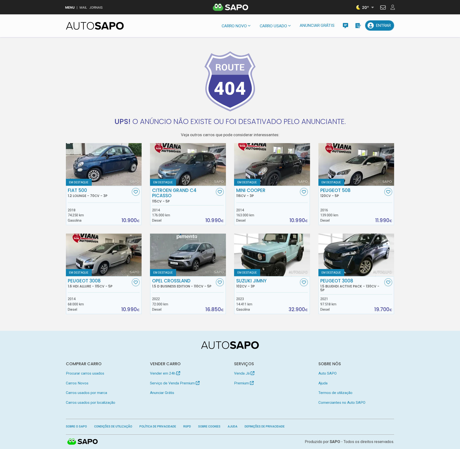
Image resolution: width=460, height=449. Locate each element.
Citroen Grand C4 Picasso (174, 195)
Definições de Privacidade (265, 426)
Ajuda (323, 383)
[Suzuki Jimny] (272, 255)
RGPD (187, 426)
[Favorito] (136, 192)
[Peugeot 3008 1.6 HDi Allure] (104, 255)
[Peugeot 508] (356, 164)
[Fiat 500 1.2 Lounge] (104, 164)
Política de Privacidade (157, 426)
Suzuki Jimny (251, 283)
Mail (83, 7)
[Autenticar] (383, 8)
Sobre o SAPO (76, 426)
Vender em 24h (163, 373)
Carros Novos (77, 383)
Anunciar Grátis (317, 25)
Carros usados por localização (90, 402)
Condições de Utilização (113, 426)
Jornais (96, 7)
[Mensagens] (345, 25)
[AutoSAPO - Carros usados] (95, 26)
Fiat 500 (87, 193)
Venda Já (242, 373)
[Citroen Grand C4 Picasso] (188, 164)
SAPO (82, 442)
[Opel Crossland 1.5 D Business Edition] (188, 255)
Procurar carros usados (85, 373)
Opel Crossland (181, 283)
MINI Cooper (250, 193)
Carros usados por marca (86, 393)
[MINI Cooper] (272, 164)
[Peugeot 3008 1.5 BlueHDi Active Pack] (356, 255)
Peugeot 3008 (90, 283)
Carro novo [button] (234, 25)
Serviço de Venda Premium (173, 383)
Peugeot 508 (335, 193)
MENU (70, 7)
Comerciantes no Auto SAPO (341, 402)
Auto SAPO (327, 373)
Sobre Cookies (209, 426)
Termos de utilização (335, 393)
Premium (242, 383)
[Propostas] (358, 25)
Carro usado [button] (273, 25)
